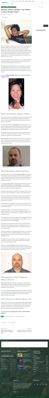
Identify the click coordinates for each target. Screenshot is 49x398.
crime (20, 62)
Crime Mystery (3, 7)
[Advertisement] (40, 14)
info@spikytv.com (22, 391)
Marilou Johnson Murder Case (9, 316)
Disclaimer (3, 359)
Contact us (3, 365)
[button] (42, 3)
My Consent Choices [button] (41, 30)
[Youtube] (46, 384)
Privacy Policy (4, 368)
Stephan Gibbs (4, 14)
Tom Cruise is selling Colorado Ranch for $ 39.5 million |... (27, 367)
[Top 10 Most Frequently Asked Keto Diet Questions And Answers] (19, 355)
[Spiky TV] (5, 2)
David (2, 290)
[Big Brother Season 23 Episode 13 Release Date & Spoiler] (19, 360)
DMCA (2, 361)
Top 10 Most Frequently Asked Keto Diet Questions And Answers (27, 355)
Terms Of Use (4, 366)
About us (3, 363)
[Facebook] (34, 384)
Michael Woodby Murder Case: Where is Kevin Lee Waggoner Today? (7, 331)
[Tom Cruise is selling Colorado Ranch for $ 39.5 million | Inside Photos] (19, 367)
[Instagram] (37, 384)
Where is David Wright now (20, 316)
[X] (43, 384)
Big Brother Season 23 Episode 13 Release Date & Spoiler (27, 361)
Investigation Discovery (12, 7)
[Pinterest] (40, 384)
